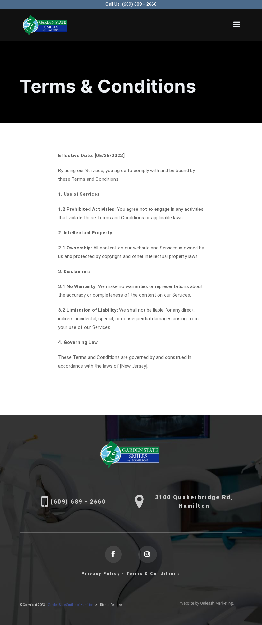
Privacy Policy (100, 573)
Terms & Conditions (153, 573)
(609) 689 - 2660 (131, 4)
